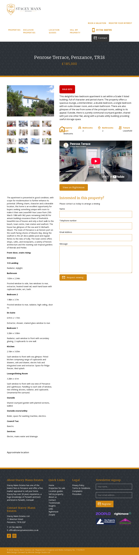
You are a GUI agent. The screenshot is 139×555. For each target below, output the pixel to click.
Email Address (65, 232)
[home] (24, 9)
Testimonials (54, 503)
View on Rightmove (74, 187)
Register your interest (120, 23)
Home (51, 485)
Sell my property (56, 494)
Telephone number (68, 220)
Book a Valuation (97, 23)
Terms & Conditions (81, 488)
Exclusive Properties (29, 31)
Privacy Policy (78, 485)
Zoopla (52, 514)
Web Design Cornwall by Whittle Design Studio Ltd (28, 552)
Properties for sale (57, 488)
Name (62, 209)
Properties (14, 30)
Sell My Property (75, 31)
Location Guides (54, 31)
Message (63, 244)
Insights (52, 506)
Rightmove (53, 511)
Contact (102, 37)
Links (51, 509)
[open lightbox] (11, 125)
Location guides (56, 491)
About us (53, 497)
